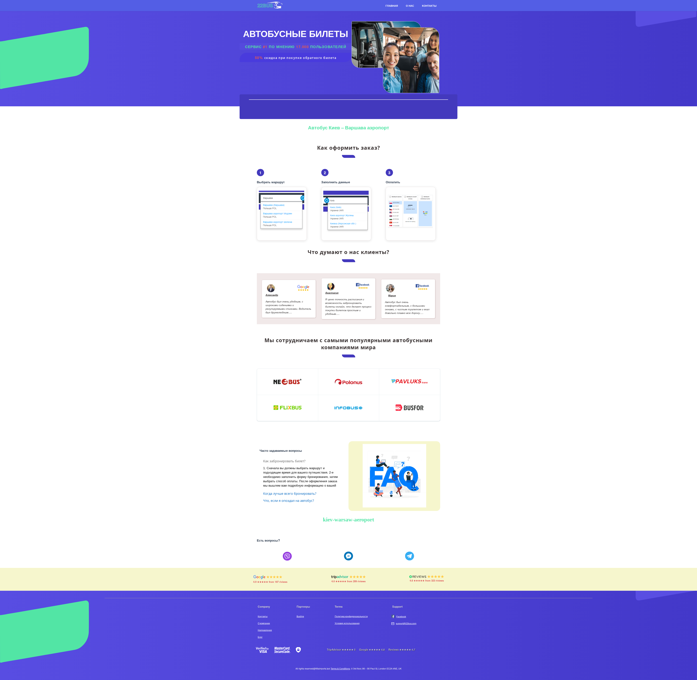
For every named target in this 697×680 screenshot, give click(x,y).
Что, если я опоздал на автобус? (288, 500)
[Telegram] (409, 557)
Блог (260, 636)
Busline (300, 616)
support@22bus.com (406, 623)
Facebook (401, 616)
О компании (264, 623)
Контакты (429, 5)
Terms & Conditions (340, 668)
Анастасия (332, 292)
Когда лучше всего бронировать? (289, 493)
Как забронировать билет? (284, 461)
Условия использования (347, 623)
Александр (272, 295)
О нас (410, 5)
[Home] (270, 8)
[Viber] (287, 557)
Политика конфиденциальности (351, 616)
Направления (265, 630)
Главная (392, 5)
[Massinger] (348, 557)
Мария (392, 295)
